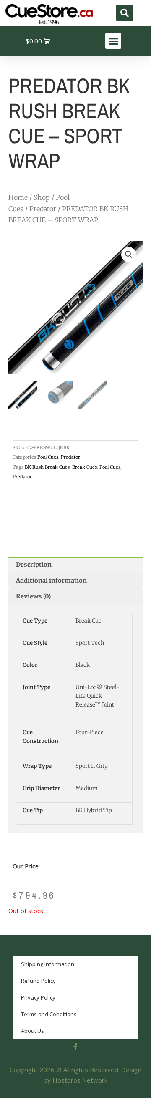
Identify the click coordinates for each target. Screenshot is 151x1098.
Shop (42, 197)
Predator (42, 208)
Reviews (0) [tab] (33, 596)
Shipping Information (47, 964)
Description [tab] (34, 564)
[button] (124, 13)
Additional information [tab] (51, 580)
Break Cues (84, 467)
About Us (32, 1031)
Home (18, 197)
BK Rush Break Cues (47, 467)
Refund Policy (38, 980)
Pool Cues (47, 457)
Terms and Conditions (49, 1014)
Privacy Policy (38, 997)
